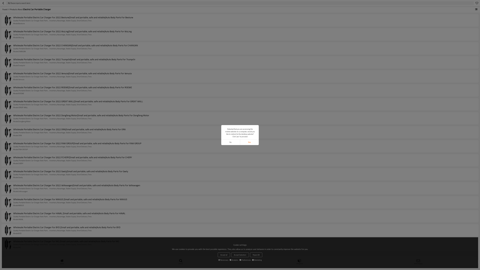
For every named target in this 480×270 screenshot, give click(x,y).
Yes (249, 142)
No (231, 142)
